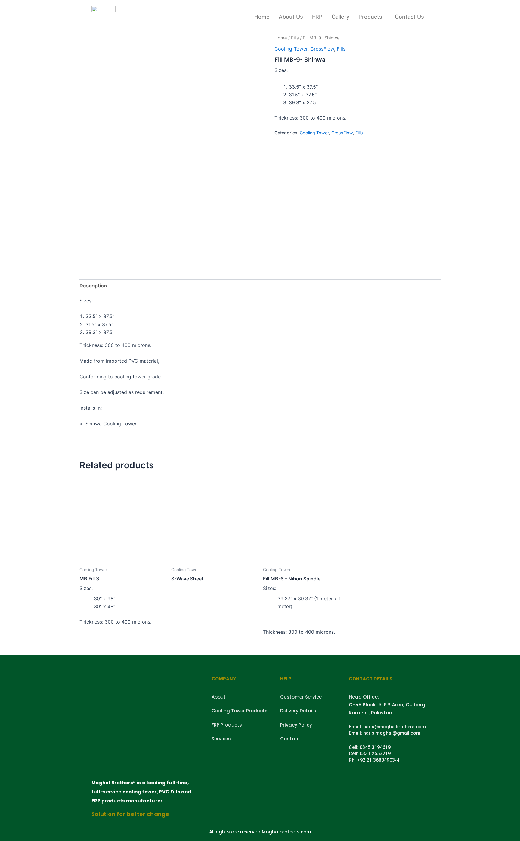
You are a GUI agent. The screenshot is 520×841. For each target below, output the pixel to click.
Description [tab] (93, 286)
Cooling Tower (291, 49)
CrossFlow (322, 49)
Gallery (340, 17)
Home (262, 17)
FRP (317, 17)
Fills (295, 38)
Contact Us (409, 17)
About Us (291, 17)
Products (370, 17)
